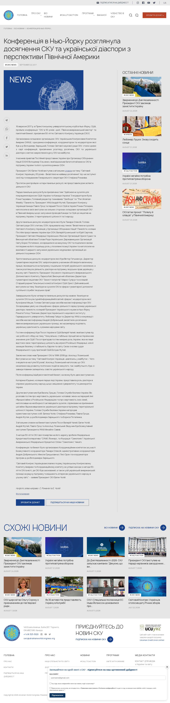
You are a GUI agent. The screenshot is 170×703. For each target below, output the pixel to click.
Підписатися (57, 695)
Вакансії (102, 15)
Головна (22, 15)
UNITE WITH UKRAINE (115, 661)
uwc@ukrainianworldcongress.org (39, 638)
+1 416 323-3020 (31, 634)
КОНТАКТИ (8, 667)
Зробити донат (154, 15)
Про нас (8, 661)
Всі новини (19, 28)
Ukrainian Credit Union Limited (152, 640)
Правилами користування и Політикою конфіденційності (98, 688)
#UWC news (10, 65)
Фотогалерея (22, 493)
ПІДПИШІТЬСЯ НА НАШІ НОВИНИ (67, 502)
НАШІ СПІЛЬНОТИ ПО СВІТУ (57, 661)
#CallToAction (69, 15)
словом (68, 170)
